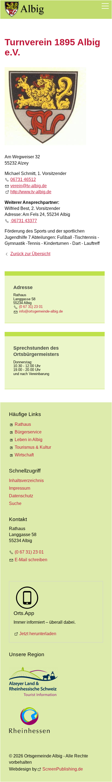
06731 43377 (23, 220)
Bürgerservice (28, 432)
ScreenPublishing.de (62, 769)
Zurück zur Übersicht (30, 253)
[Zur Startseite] (24, 9)
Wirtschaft (24, 455)
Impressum (19, 488)
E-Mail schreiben (31, 559)
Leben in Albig (28, 439)
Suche (15, 503)
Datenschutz (21, 495)
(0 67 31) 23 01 (31, 307)
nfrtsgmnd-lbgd (40, 311)
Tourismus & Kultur (33, 447)
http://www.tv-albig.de (30, 191)
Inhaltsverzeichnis (26, 480)
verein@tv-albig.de (28, 185)
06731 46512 (23, 179)
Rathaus (23, 424)
